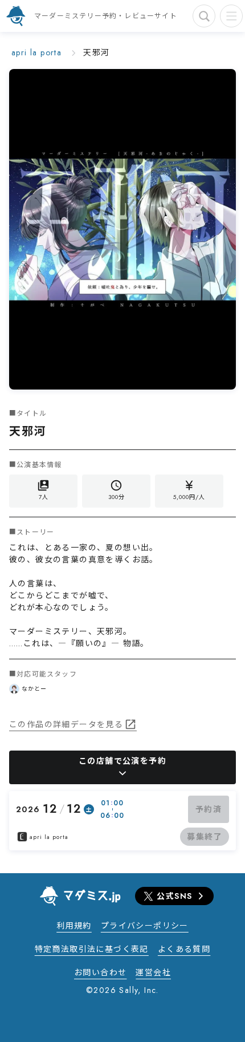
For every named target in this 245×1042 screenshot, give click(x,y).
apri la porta (36, 52)
